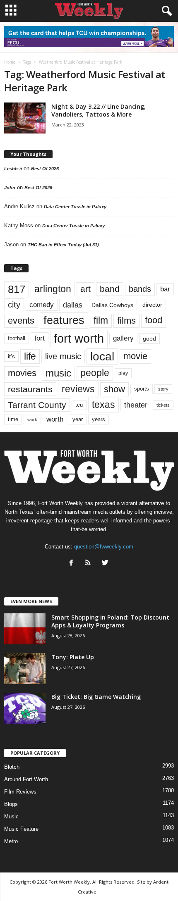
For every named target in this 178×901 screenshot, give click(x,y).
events (21, 320)
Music (11, 816)
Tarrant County (37, 405)
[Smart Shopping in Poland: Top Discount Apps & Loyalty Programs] (25, 628)
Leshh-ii (13, 168)
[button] (165, 11)
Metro (11, 841)
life (30, 356)
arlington (52, 289)
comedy (41, 304)
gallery (123, 338)
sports (141, 389)
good (149, 338)
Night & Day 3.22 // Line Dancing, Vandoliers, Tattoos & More (98, 110)
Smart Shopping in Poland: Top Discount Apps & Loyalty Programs (110, 621)
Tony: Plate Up (72, 657)
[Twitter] (106, 563)
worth (54, 419)
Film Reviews (20, 792)
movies (22, 373)
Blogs (11, 804)
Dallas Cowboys (112, 305)
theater (135, 404)
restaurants (30, 389)
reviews (78, 389)
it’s (11, 356)
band (110, 288)
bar (165, 289)
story (163, 388)
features (63, 320)
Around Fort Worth (26, 779)
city (14, 304)
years (98, 419)
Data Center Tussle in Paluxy (75, 206)
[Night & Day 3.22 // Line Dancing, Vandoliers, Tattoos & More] (25, 117)
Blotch (11, 767)
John (9, 187)
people (94, 373)
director (152, 305)
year (77, 419)
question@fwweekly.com (103, 546)
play (123, 373)
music (58, 373)
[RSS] (90, 563)
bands (140, 288)
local (102, 356)
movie (135, 356)
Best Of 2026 (45, 168)
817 (16, 289)
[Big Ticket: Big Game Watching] (25, 708)
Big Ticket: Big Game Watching (96, 697)
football (16, 338)
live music (63, 356)
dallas (72, 304)
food (153, 320)
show (114, 389)
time (13, 419)
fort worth (79, 338)
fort (39, 338)
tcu (79, 405)
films (126, 320)
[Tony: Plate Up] (25, 668)
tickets (163, 405)
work (32, 419)
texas (103, 404)
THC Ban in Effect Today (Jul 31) (63, 244)
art (85, 289)
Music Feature (21, 829)
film (101, 320)
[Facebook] (73, 563)
